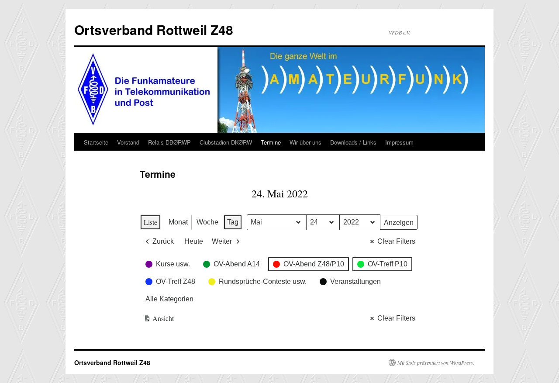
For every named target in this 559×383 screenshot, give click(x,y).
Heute (193, 241)
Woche (207, 222)
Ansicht (159, 320)
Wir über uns (305, 142)
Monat (178, 222)
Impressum (399, 142)
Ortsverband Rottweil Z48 (153, 29)
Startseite (96, 142)
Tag (232, 222)
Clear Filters (396, 241)
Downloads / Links (353, 142)
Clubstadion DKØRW (226, 142)
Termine (271, 142)
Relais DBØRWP (169, 142)
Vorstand (128, 142)
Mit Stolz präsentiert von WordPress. (435, 362)
